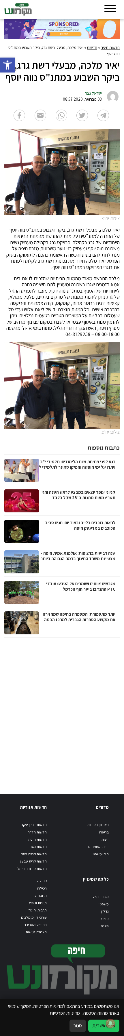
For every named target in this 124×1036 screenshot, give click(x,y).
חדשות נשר (38, 846)
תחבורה (41, 895)
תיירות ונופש (38, 902)
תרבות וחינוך (37, 910)
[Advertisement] (62, 710)
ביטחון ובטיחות (98, 824)
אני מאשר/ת (103, 1025)
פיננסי (104, 926)
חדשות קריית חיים (34, 854)
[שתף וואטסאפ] (61, 115)
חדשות (92, 47)
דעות (105, 839)
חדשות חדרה (37, 832)
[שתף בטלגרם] (103, 115)
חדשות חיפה (110, 47)
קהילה (42, 880)
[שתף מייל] (40, 115)
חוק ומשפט (101, 854)
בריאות (104, 832)
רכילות (42, 888)
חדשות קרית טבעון (33, 861)
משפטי (104, 904)
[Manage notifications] (110, 1023)
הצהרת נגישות (36, 932)
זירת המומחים (98, 846)
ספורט (104, 918)
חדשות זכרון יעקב (34, 824)
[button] (7, 65)
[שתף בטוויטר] (82, 115)
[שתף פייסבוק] (19, 115)
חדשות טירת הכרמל (32, 868)
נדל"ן (105, 911)
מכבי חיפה (101, 896)
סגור (78, 1025)
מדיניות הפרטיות (65, 1013)
